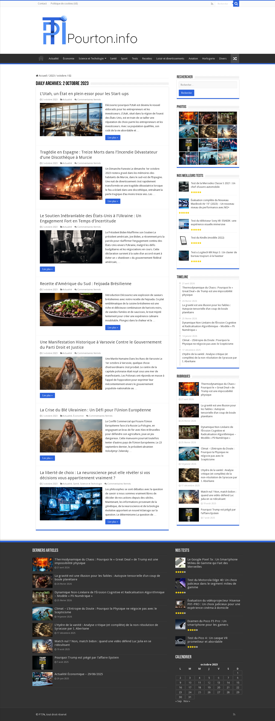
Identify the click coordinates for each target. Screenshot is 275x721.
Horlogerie (208, 58)
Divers (222, 58)
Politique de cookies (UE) (64, 3)
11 (199, 682)
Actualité (54, 58)
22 (237, 687)
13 (218, 682)
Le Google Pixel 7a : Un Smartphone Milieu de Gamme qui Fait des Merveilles (212, 563)
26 (209, 692)
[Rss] (212, 3)
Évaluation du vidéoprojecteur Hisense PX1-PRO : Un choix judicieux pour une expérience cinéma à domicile (213, 604)
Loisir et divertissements (170, 58)
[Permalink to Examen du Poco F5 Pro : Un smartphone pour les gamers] (180, 624)
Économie (68, 58)
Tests (135, 58)
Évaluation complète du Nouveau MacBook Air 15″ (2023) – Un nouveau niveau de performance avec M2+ (212, 204)
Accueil (41, 58)
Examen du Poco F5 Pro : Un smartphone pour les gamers (207, 623)
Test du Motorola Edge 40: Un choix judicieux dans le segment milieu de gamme (212, 583)
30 (180, 697)
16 (180, 687)
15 (237, 682)
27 (218, 692)
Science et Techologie (91, 58)
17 (189, 687)
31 (189, 697)
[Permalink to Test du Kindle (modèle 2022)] (184, 240)
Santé (113, 58)
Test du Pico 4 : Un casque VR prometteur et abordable (207, 639)
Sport (124, 58)
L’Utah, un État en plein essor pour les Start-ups (84, 93)
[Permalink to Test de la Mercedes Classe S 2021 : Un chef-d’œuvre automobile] (184, 186)
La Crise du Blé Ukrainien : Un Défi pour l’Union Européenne (95, 410)
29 (237, 692)
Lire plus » (113, 137)
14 (228, 682)
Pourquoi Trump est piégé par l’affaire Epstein (87, 657)
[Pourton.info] (89, 29)
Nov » (187, 701)
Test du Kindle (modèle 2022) (207, 237)
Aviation (193, 58)
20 (218, 687)
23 (180, 692)
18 (199, 687)
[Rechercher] (236, 4)
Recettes (147, 58)
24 (189, 692)
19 (209, 687)
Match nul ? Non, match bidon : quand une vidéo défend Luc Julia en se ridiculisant (218, 495)
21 (228, 687)
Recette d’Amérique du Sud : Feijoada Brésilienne (85, 283)
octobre (61, 75)
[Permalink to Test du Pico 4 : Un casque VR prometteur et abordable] (180, 641)
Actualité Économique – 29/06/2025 (79, 674)
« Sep (178, 701)
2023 (52, 75)
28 (228, 692)
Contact (42, 3)
